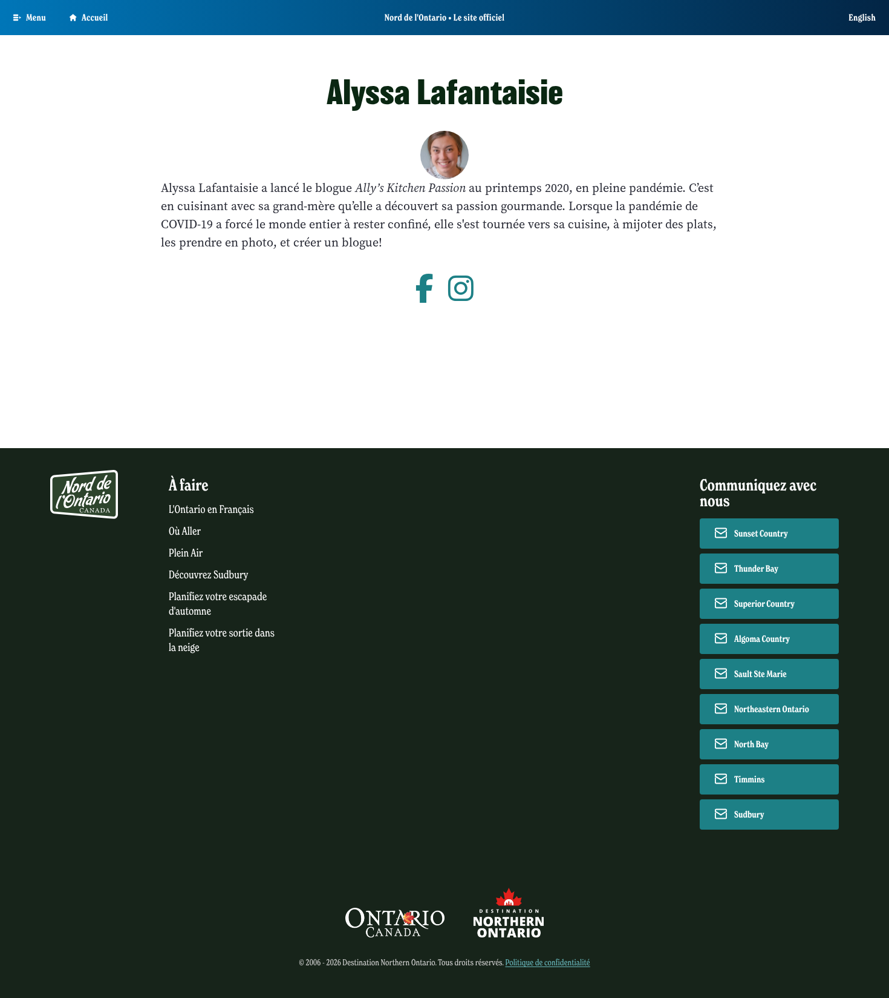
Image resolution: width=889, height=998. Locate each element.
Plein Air (186, 553)
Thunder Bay (756, 568)
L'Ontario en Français (211, 509)
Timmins (749, 779)
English (862, 17)
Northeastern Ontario (771, 709)
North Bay (751, 744)
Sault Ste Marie (760, 674)
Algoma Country (762, 638)
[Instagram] (461, 289)
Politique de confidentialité (547, 962)
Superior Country (764, 603)
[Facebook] (424, 289)
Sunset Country (761, 533)
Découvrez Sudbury (209, 575)
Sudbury (749, 814)
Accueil (95, 17)
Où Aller (185, 531)
